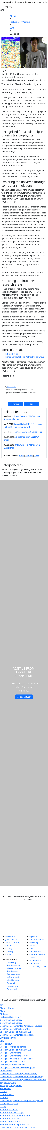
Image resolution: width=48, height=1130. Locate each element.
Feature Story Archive (20, 22)
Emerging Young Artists (11, 1085)
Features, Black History (10, 1017)
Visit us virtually (24, 696)
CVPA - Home (6, 1070)
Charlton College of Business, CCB (15, 1031)
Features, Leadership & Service (14, 1124)
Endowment (5, 1088)
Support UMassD (37, 939)
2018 (12, 27)
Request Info (35, 951)
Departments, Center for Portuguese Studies (21, 1026)
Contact (9, 954)
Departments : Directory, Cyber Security (18, 1073)
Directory (33, 942)
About (13, 16)
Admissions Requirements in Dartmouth (13, 974)
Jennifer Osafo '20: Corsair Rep (28, 432)
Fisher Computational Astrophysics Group (24, 357)
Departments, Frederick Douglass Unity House (21, 1100)
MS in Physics (11, 354)
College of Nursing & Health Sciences (17, 1058)
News (21, 456)
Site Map (9, 951)
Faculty (3, 1091)
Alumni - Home (7, 1008)
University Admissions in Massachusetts (14, 965)
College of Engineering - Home (14, 1055)
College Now (6, 1043)
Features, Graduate (9, 1109)
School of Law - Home (10, 1121)
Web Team (11, 386)
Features (29, 456)
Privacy (8, 948)
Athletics (4, 1014)
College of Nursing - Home (12, 1061)
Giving (3, 1106)
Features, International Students (15, 1115)
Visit (31, 948)
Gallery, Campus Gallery (11, 1020)
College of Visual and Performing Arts (17, 1067)
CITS (2, 1040)
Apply (32, 945)
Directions (10, 936)
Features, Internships (10, 1118)
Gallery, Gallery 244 (9, 1103)
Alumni (3, 1011)
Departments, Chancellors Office (15, 1028)
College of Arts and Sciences (13, 1046)
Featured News (7, 1094)
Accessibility (35, 960)
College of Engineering (10, 1052)
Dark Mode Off (24, 996)
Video (36, 456)
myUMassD (34, 936)
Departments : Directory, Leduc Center (18, 1127)
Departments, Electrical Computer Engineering (22, 1076)
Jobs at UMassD (12, 939)
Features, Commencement (12, 1064)
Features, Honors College (12, 1112)
